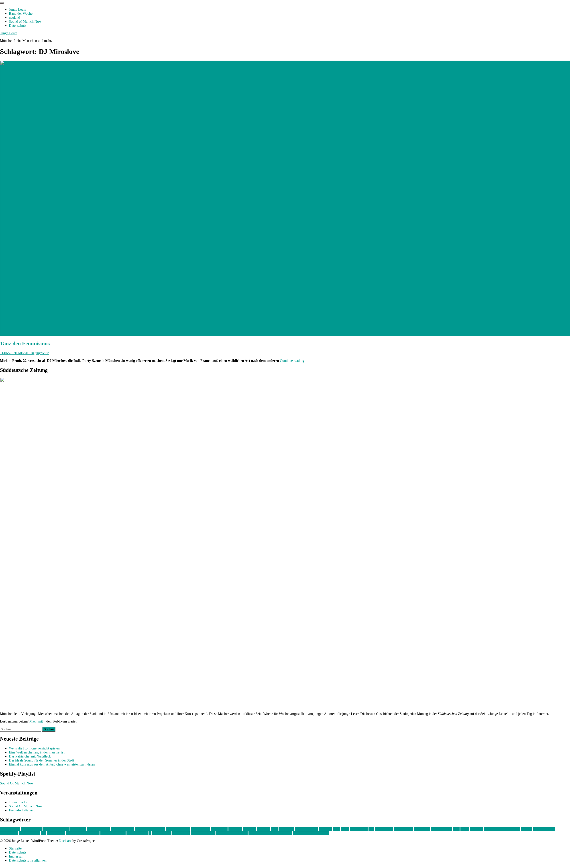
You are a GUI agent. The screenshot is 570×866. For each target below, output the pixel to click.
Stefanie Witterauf (113, 833)
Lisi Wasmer (359, 829)
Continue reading (292, 360)
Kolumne (325, 829)
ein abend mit (200, 829)
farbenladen (219, 829)
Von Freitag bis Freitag (232, 833)
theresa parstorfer (203, 833)
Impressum (16, 856)
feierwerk (235, 829)
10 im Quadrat (10, 829)
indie (274, 829)
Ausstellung (77, 829)
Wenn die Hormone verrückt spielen (34, 748)
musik (464, 829)
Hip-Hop (263, 829)
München (476, 829)
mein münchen (441, 829)
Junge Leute (17, 9)
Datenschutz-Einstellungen (28, 860)
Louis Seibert (403, 829)
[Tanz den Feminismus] (90, 334)
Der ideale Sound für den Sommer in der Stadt (41, 760)
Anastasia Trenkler (56, 829)
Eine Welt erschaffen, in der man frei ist (36, 752)
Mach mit (36, 721)
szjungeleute (40, 353)
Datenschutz (17, 25)
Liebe (345, 829)
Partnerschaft (9, 833)
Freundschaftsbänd (22, 810)
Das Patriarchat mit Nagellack (30, 756)
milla (456, 829)
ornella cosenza (544, 829)
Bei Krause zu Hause (150, 829)
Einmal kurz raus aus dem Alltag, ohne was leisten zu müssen (52, 764)
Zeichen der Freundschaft (311, 833)
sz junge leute (161, 833)
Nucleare (65, 841)
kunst (336, 829)
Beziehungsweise (178, 829)
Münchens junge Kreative (502, 829)
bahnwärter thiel (98, 829)
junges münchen (306, 829)
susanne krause (137, 833)
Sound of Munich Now (25, 21)
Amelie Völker (31, 829)
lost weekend (384, 829)
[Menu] (2, 3)
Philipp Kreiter (29, 833)
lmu (371, 829)
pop (43, 833)
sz (150, 833)
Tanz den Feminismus (25, 343)
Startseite (15, 848)
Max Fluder (422, 829)
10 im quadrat (18, 802)
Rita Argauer (56, 833)
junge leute (286, 829)
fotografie (249, 829)
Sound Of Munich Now (17, 783)
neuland (14, 17)
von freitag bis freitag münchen (270, 833)
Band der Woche (21, 13)
